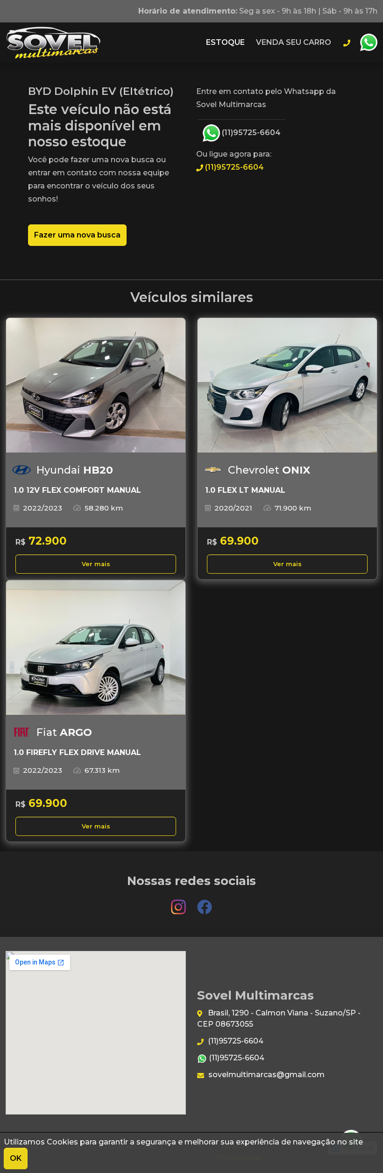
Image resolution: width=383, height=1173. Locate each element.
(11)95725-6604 (250, 132)
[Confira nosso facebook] (204, 903)
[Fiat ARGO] (95, 647)
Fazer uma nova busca (77, 234)
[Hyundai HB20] (95, 385)
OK (15, 1158)
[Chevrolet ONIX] (287, 385)
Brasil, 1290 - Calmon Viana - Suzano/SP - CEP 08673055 (279, 1018)
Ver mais (96, 564)
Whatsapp (368, 42)
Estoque (225, 42)
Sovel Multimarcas (53, 42)
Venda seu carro (293, 42)
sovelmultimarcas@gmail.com (265, 1074)
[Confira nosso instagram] (179, 903)
